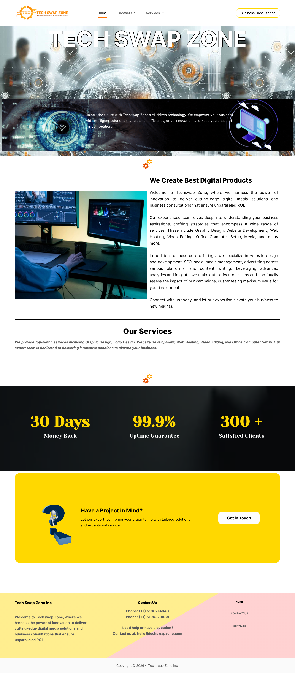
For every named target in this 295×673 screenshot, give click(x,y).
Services (153, 13)
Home (102, 13)
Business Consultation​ (258, 13)
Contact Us (126, 13)
